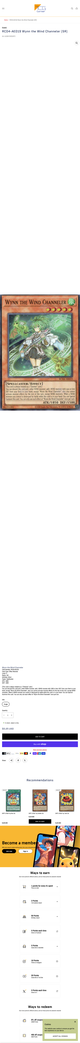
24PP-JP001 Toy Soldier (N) (36, 813)
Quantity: (5, 710)
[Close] (75, 1021)
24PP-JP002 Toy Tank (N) (62, 813)
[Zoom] (76, 43)
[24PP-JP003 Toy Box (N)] (13, 800)
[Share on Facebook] (18, 760)
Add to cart (40, 736)
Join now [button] (9, 851)
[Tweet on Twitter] (24, 760)
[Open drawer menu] (3, 8)
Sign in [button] (25, 851)
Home (6, 20)
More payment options (40, 750)
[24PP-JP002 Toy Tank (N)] (66, 800)
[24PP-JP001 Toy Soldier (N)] (40, 800)
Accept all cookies (60, 1036)
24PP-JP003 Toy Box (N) (8, 813)
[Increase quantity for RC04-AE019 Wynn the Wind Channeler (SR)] (11, 715)
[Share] (11, 760)
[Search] (72, 8)
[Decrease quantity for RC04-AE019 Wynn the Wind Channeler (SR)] (4, 715)
